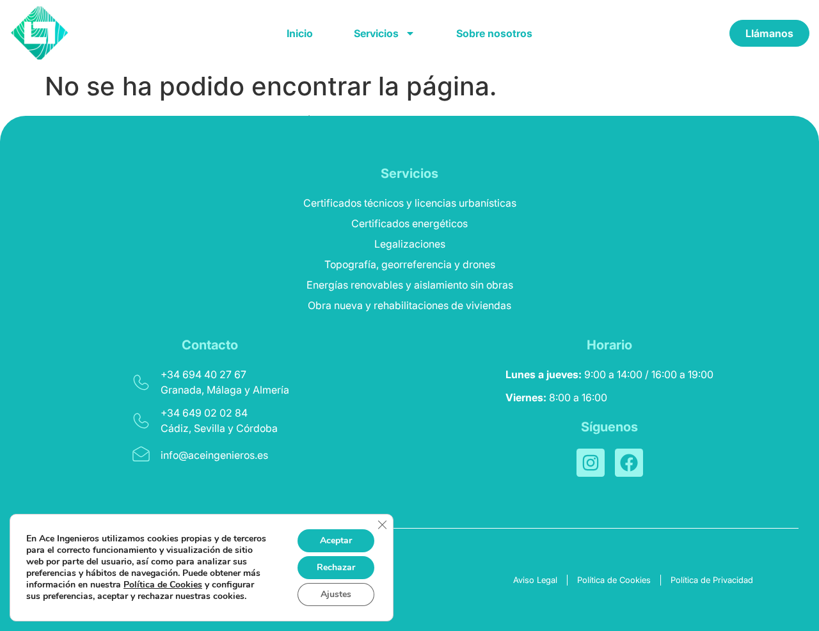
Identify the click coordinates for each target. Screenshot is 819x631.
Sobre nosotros (494, 33)
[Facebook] (629, 463)
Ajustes (336, 594)
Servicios (376, 33)
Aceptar (336, 540)
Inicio (300, 33)
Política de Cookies (162, 585)
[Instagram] (590, 463)
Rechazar (336, 567)
